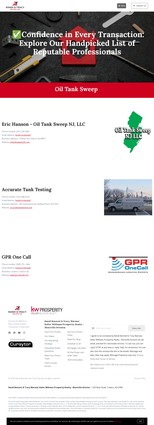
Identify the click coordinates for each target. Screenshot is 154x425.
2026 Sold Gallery (75, 359)
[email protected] (23, 135)
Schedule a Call (74, 343)
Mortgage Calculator (76, 348)
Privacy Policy (140, 378)
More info (117, 421)
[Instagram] (24, 332)
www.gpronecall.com (19, 275)
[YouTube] (19, 332)
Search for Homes (53, 332)
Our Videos (50, 336)
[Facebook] (9, 332)
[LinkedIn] (14, 332)
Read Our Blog (73, 339)
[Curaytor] (20, 346)
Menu (123, 6)
